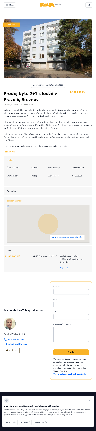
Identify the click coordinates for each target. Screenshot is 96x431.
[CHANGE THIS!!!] (89, 400)
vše (9, 152)
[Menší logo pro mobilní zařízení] (50, 6)
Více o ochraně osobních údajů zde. (69, 374)
